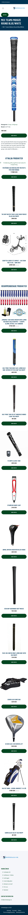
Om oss (6, 887)
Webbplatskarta (20, 912)
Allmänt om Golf (8, 884)
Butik (4, 14)
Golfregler (6, 878)
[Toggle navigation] (3, 8)
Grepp (9, 124)
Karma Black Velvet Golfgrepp (14, 833)
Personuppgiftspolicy (9, 912)
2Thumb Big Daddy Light (14, 505)
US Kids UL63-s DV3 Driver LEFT (14, 744)
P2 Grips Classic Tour (14, 461)
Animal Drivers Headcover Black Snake (14, 550)
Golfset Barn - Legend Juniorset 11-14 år (14, 788)
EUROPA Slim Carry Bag (14, 699)
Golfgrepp (14, 124)
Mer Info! (14, 135)
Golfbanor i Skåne (8, 875)
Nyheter (6, 890)
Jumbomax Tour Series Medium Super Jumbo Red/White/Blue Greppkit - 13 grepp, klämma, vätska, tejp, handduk (14, 322)
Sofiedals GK (7, 872)
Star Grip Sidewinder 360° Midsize (14, 609)
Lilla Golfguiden (8, 881)
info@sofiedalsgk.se (6, 2)
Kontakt (14, 910)
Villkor (19, 910)
